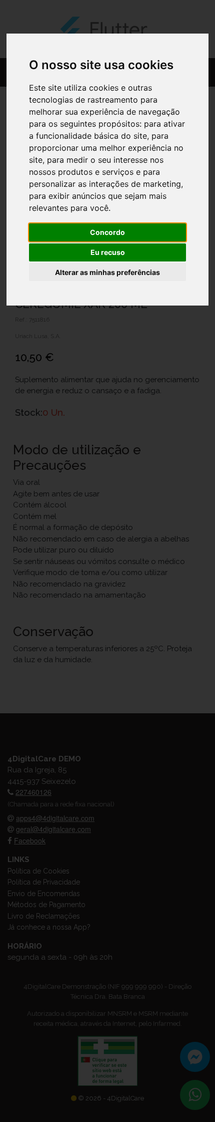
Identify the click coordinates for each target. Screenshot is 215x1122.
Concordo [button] (107, 232)
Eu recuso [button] (107, 252)
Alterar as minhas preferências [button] (107, 272)
